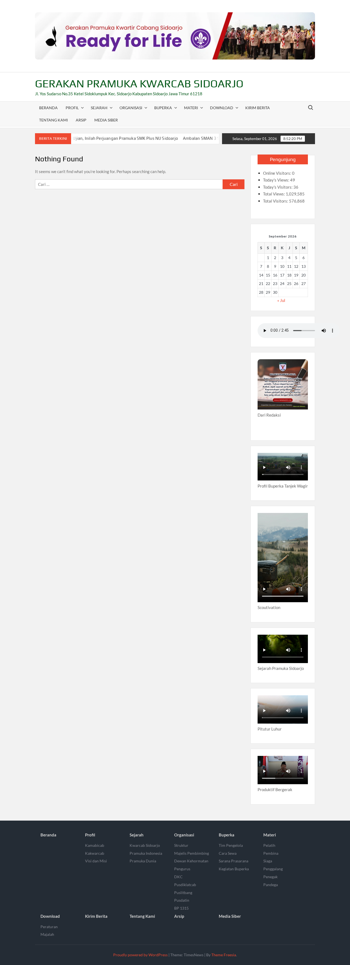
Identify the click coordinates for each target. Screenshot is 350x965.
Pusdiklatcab (185, 884)
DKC (178, 876)
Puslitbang (183, 892)
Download (221, 107)
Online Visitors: (277, 173)
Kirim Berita (257, 107)
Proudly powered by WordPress (140, 954)
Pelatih (269, 845)
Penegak (270, 876)
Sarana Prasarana (233, 861)
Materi (191, 107)
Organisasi (130, 107)
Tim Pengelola (231, 845)
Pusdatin (181, 900)
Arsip (81, 120)
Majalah (47, 934)
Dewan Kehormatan (191, 861)
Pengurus (182, 868)
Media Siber (106, 120)
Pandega (270, 884)
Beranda (48, 107)
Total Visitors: (276, 200)
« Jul (281, 300)
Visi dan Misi (96, 861)
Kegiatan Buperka (234, 868)
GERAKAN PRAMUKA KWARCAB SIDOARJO (139, 83)
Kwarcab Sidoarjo (145, 845)
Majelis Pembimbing (191, 853)
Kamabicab (94, 845)
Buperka (163, 107)
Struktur (181, 845)
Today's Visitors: (278, 187)
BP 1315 (181, 908)
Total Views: (274, 193)
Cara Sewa (228, 853)
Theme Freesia (223, 954)
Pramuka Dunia (143, 861)
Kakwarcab (94, 853)
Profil (72, 107)
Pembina (270, 853)
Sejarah (99, 107)
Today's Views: (276, 179)
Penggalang (273, 868)
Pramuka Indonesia (146, 853)
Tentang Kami (53, 120)
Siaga (267, 861)
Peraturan (49, 926)
